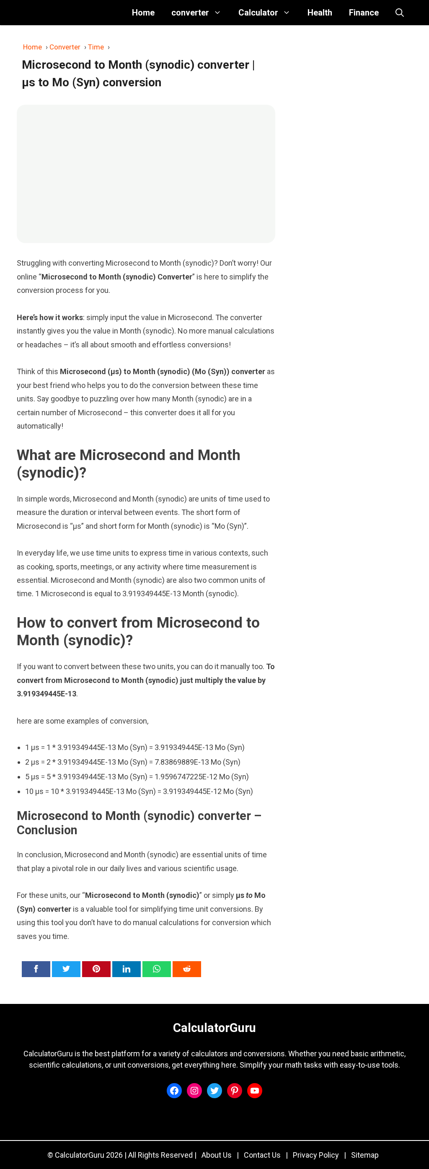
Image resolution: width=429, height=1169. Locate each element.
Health (320, 13)
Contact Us (262, 1155)
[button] (399, 12)
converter (190, 13)
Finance (364, 13)
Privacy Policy (316, 1155)
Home (143, 13)
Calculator (258, 13)
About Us (217, 1155)
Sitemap (365, 1155)
